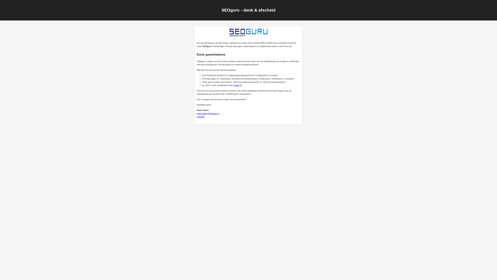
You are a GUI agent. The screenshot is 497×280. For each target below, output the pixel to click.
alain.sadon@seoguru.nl (208, 114)
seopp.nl (237, 85)
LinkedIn (201, 117)
